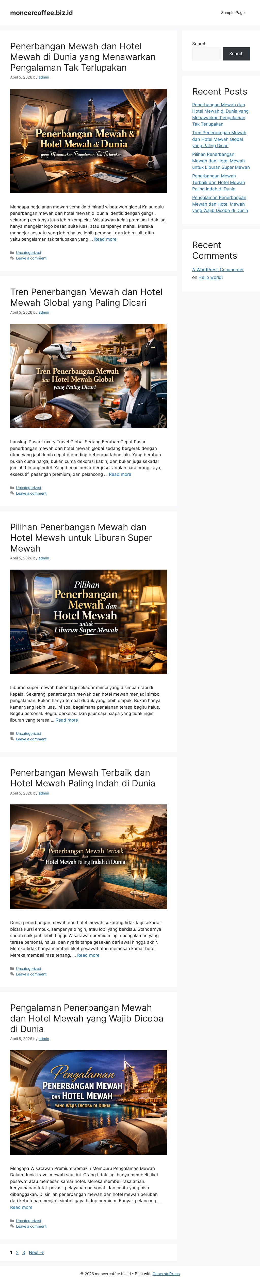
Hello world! (211, 277)
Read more (105, 239)
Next (36, 1252)
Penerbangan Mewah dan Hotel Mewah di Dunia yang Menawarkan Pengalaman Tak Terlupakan (83, 57)
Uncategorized (28, 252)
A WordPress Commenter (218, 269)
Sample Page (233, 12)
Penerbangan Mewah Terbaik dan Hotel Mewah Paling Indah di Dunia (82, 777)
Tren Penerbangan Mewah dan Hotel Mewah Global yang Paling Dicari (86, 297)
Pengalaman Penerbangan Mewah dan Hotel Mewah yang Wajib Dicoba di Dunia (87, 1018)
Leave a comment (31, 258)
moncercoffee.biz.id (41, 13)
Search (199, 43)
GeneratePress (166, 1273)
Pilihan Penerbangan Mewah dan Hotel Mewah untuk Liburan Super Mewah (81, 538)
